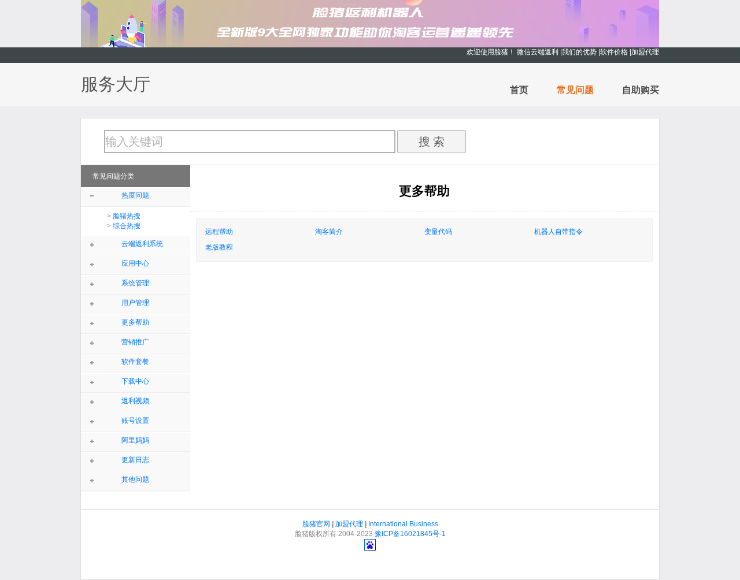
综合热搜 (126, 226)
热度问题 (135, 195)
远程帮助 (219, 232)
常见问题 (575, 90)
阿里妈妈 (135, 440)
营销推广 (135, 342)
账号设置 (135, 421)
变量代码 (438, 232)
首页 (519, 90)
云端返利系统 (142, 244)
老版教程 (219, 247)
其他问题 (135, 479)
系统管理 (135, 283)
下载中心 (135, 381)
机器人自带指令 (558, 232)
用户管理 (135, 303)
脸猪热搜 (126, 216)
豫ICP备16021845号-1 (410, 534)
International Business (403, 524)
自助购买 (640, 90)
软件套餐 (135, 362)
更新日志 (135, 460)
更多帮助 (135, 322)
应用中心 (135, 263)
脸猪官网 (316, 524)
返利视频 (135, 401)
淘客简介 (329, 232)
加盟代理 (349, 524)
